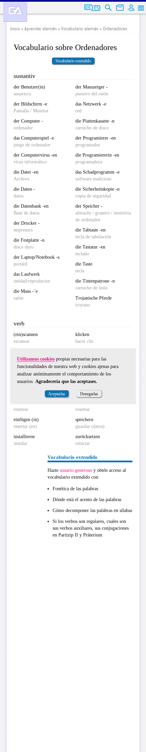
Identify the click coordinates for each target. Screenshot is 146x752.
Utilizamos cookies (36, 358)
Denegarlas (89, 393)
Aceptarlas (56, 393)
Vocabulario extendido (73, 61)
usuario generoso (76, 470)
